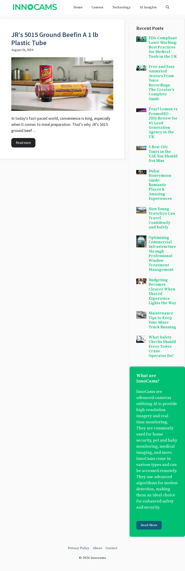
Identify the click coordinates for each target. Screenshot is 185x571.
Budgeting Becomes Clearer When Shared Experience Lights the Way (162, 292)
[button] (167, 7)
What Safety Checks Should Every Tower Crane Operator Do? (162, 346)
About (97, 548)
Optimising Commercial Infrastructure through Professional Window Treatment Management (162, 253)
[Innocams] (34, 7)
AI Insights (148, 7)
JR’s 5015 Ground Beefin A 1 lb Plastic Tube (54, 38)
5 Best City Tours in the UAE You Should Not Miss (163, 154)
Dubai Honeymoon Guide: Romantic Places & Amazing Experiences (160, 185)
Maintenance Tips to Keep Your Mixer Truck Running (162, 320)
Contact (111, 548)
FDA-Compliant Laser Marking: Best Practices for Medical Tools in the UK (163, 47)
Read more (23, 142)
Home (78, 7)
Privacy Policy (78, 548)
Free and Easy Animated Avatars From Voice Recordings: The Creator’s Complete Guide (162, 82)
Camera (97, 7)
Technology (121, 7)
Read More (149, 525)
